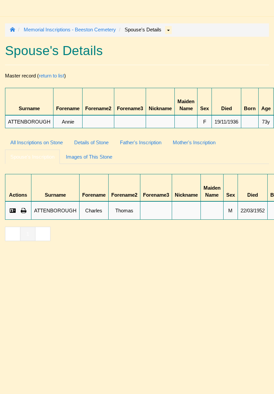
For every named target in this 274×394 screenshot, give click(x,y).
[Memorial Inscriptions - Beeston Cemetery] (10, 5)
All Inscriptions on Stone (36, 142)
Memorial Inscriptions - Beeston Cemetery (70, 29)
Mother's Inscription (194, 142)
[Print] (23, 210)
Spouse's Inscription (32, 157)
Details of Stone (91, 142)
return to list (51, 75)
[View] (13, 210)
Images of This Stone (89, 157)
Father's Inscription (140, 142)
